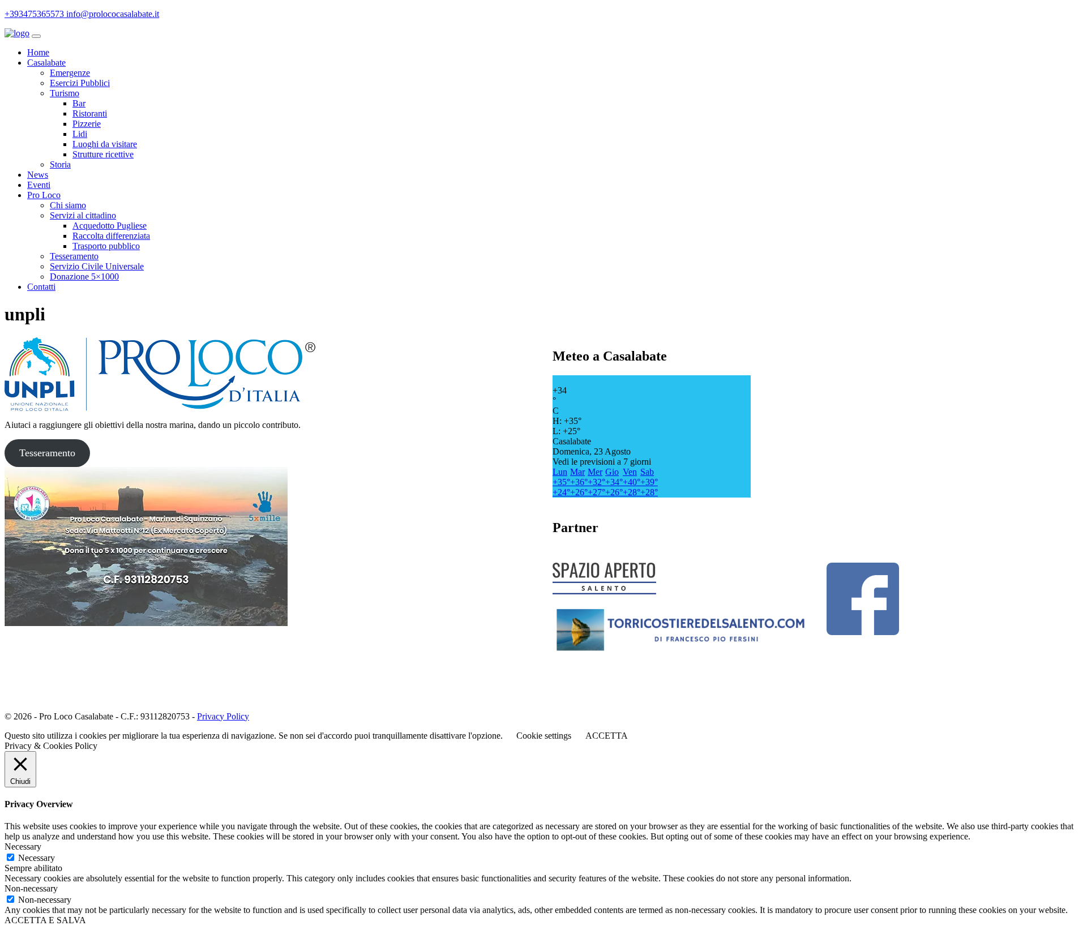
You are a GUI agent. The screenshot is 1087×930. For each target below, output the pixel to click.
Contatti (41, 287)
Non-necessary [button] (31, 888)
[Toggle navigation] (36, 36)
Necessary (36, 858)
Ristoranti (89, 113)
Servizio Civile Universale (97, 266)
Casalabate (46, 62)
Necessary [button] (23, 846)
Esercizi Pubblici (80, 83)
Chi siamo (68, 205)
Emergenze (70, 73)
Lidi (79, 134)
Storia (60, 164)
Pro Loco (44, 195)
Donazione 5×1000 (84, 276)
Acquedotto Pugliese (109, 225)
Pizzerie (86, 123)
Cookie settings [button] (543, 735)
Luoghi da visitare (104, 144)
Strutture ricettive (103, 154)
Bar (78, 103)
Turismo (64, 93)
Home (38, 52)
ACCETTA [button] (606, 735)
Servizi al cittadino (83, 215)
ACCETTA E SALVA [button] (45, 920)
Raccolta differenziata (111, 236)
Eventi (38, 185)
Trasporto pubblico (106, 246)
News (37, 174)
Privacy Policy (223, 716)
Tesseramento (74, 256)
